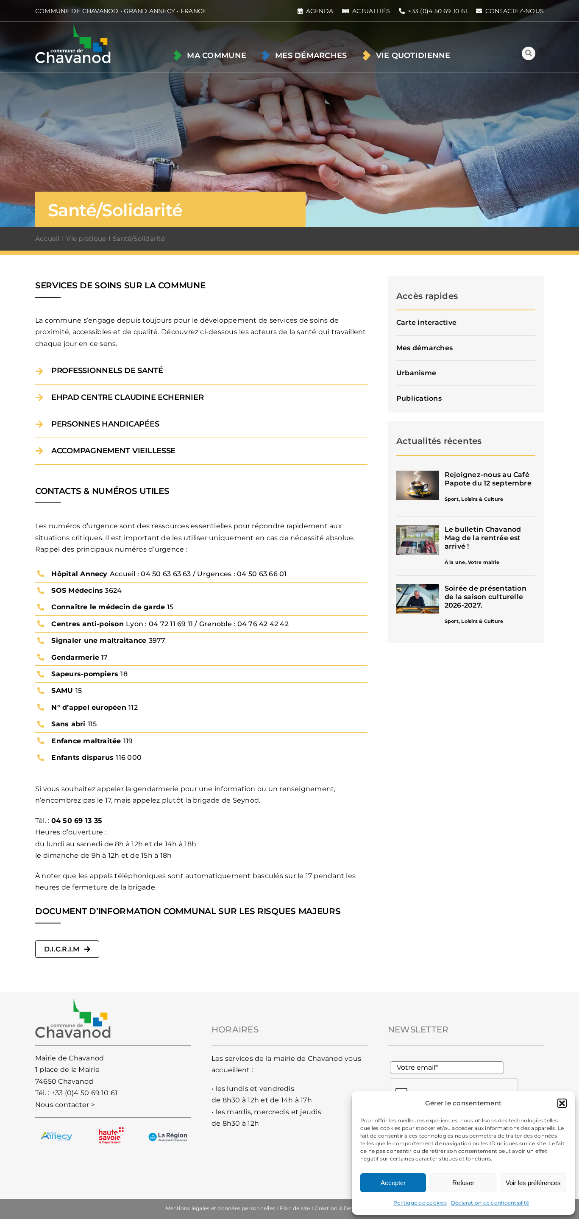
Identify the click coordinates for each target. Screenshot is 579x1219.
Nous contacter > (65, 1105)
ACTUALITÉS (371, 11)
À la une (455, 562)
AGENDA (319, 11)
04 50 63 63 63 (166, 574)
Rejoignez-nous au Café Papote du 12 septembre (488, 479)
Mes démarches (424, 348)
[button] (562, 1103)
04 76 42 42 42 (263, 624)
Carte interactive (426, 322)
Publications (419, 398)
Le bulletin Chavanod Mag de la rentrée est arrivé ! (483, 537)
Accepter (393, 1182)
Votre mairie (483, 562)
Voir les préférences (533, 1182)
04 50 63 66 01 (262, 574)
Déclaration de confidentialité (490, 1202)
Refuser (463, 1182)
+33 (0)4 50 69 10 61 (84, 1093)
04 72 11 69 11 (171, 624)
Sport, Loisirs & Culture (474, 499)
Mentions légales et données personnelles (221, 1208)
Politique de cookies (420, 1202)
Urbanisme (416, 373)
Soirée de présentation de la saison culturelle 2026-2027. (485, 596)
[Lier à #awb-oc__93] (528, 53)
